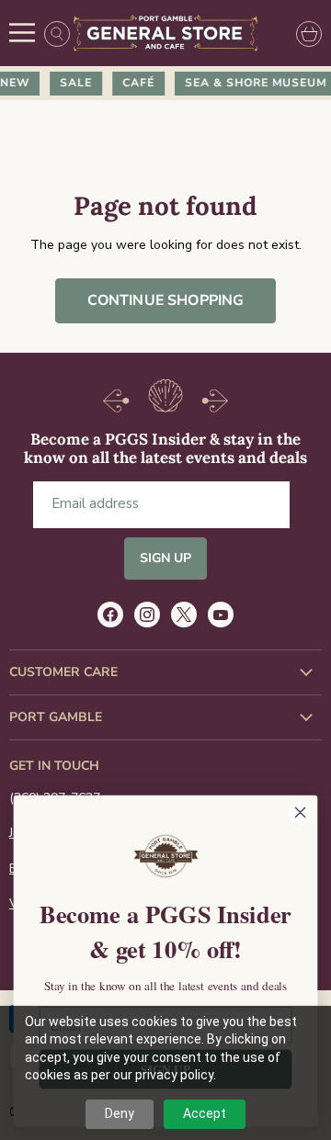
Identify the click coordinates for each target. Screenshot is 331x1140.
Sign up (166, 558)
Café (136, 82)
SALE (73, 82)
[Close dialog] (301, 812)
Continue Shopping (166, 300)
